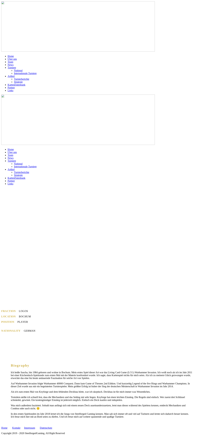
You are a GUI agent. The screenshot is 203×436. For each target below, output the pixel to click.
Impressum (29, 427)
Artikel (11, 76)
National (18, 70)
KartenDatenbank (16, 84)
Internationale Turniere (25, 73)
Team (10, 62)
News (10, 64)
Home (11, 56)
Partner (11, 87)
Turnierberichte (21, 79)
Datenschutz (46, 427)
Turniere (12, 67)
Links (10, 90)
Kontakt (16, 427)
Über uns (12, 59)
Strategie (18, 82)
